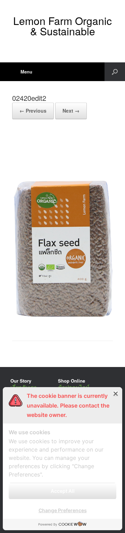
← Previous (33, 110)
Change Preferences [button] (63, 510)
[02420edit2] (62, 323)
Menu (26, 71)
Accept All (63, 491)
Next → (71, 110)
